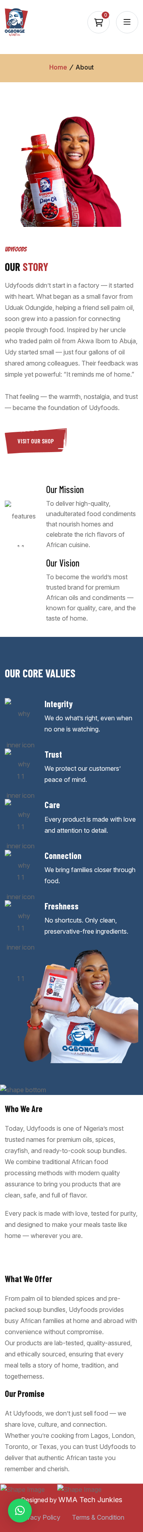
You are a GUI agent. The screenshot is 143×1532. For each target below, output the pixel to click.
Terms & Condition (98, 1517)
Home (58, 67)
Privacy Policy (39, 1517)
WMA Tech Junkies (90, 1499)
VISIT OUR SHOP (35, 441)
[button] (20, 1510)
